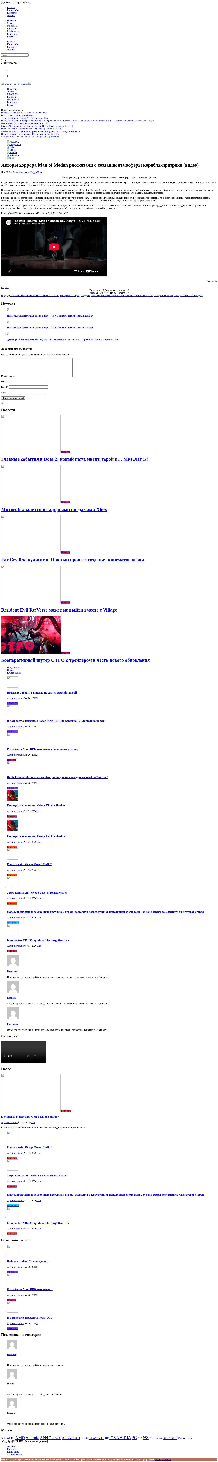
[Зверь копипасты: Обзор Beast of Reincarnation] (12, 887)
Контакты (12, 13)
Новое (10, 670)
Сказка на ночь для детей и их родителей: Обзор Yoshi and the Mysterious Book (40, 131)
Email (4, 387)
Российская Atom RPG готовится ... (30, 1289)
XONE (190, 1438)
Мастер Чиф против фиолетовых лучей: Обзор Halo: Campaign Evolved (37, 126)
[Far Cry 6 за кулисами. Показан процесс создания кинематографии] (31, 552)
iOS (112, 1437)
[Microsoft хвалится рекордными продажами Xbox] (31, 502)
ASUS (56, 1438)
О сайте (11, 15)
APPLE (46, 1438)
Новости (11, 20)
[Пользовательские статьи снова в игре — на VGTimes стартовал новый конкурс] (8, 310)
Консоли (11, 28)
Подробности (164, 1459)
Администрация (22, 172)
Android (32, 1437)
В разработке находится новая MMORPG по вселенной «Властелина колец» (56, 720)
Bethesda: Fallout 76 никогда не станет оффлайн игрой (42, 692)
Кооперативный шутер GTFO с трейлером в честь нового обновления (75, 660)
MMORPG (12, 26)
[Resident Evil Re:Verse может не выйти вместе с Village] (31, 602)
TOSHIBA (158, 1438)
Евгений (12, 1024)
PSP (151, 1438)
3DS (3, 1438)
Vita (180, 1438)
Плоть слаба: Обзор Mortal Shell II (18, 115)
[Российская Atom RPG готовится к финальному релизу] (12, 743)
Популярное (13, 667)
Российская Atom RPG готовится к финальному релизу (43, 749)
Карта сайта (13, 10)
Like (40, 172)
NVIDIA (123, 1437)
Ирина (11, 997)
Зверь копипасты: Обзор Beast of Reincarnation (24, 118)
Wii (185, 1438)
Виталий (12, 971)
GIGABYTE (96, 1438)
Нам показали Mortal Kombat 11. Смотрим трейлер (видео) (40, 295)
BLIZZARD (71, 1438)
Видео (10, 36)
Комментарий (8, 376)
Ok (156, 1459)
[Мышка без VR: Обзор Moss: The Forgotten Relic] (12, 934)
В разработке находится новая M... (29, 1317)
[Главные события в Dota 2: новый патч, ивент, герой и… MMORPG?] (31, 452)
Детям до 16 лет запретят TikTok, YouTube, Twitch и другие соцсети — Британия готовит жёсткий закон (62, 339)
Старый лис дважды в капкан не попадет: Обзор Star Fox (30, 136)
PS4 (7, 287)
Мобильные (13, 31)
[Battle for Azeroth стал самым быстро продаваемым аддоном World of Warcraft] (12, 771)
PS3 (139, 1438)
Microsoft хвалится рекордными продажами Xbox (54, 509)
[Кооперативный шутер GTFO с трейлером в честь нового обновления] (31, 653)
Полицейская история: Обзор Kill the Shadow (24, 112)
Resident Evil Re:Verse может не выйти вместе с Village (59, 610)
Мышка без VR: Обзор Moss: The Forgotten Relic (25, 123)
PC (2, 287)
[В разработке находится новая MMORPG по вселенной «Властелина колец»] (12, 715)
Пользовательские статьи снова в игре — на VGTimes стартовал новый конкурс (50, 315)
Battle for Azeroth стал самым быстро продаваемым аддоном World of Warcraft (57, 777)
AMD (20, 1437)
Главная (11, 7)
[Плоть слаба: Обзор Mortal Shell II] (12, 858)
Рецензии (12, 34)
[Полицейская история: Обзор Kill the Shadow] (12, 800)
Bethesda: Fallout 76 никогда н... (27, 1261)
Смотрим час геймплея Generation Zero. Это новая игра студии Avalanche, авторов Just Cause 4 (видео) (142, 295)
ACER (11, 1438)
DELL (84, 1438)
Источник (211, 281)
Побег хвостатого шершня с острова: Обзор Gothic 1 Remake (31, 128)
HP (107, 1438)
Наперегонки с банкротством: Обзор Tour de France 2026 (30, 134)
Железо (10, 23)
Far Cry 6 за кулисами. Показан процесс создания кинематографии (72, 559)
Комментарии (14, 672)
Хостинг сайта (14, 1454)
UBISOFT (170, 1438)
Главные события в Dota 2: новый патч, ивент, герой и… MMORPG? (74, 459)
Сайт (3, 392)
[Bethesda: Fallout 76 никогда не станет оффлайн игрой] (12, 687)
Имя (4, 381)
